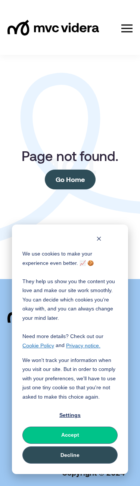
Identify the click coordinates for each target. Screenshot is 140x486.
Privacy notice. (83, 346)
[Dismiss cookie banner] (99, 239)
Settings (70, 415)
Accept (70, 435)
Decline (70, 455)
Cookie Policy (38, 346)
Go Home (70, 179)
